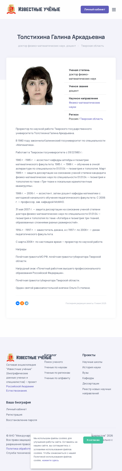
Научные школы (92, 362)
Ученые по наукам (55, 367)
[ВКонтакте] (18, 303)
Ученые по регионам (57, 372)
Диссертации (90, 383)
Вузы (85, 372)
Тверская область (91, 119)
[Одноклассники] (22, 303)
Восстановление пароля (21, 420)
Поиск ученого (53, 362)
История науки (91, 367)
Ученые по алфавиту (57, 378)
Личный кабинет (94, 9)
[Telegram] (26, 303)
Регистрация (14, 414)
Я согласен (93, 439)
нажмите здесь (50, 460)
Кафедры (88, 378)
